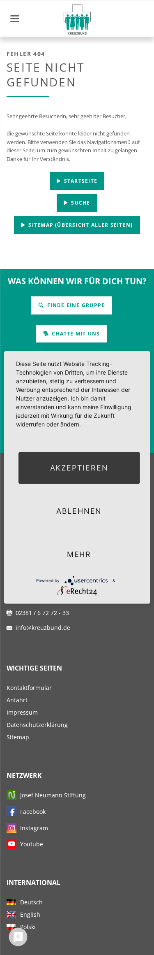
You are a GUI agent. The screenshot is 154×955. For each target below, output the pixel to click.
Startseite (79, 180)
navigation (15, 19)
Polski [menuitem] (28, 927)
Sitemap (18, 737)
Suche (79, 202)
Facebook (33, 811)
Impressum (22, 712)
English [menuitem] (30, 914)
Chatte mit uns (75, 333)
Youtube (31, 844)
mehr (79, 554)
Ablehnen (79, 511)
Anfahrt (17, 700)
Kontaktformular (29, 688)
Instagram (34, 828)
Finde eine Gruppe (75, 305)
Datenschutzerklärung (37, 725)
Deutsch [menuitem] (31, 902)
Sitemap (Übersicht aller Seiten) (80, 224)
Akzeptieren (79, 468)
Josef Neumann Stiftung (53, 795)
